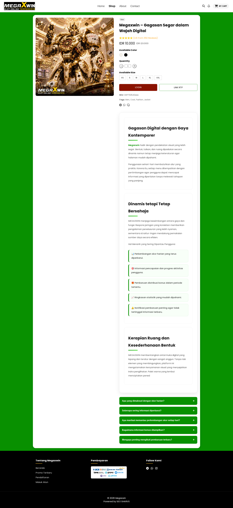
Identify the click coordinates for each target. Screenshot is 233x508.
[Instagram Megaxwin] (156, 468)
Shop (112, 6)
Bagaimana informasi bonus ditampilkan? (158, 430)
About (122, 6)
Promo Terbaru (44, 472)
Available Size (127, 72)
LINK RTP (178, 87)
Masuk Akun (42, 482)
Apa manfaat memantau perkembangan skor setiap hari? (158, 420)
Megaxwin (133, 145)
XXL (158, 78)
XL (150, 78)
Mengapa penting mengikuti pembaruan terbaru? (158, 439)
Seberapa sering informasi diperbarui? (158, 410)
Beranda (40, 468)
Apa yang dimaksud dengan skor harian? (158, 401)
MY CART (223, 6)
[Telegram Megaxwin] (147, 468)
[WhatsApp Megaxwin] (152, 468)
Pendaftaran (42, 477)
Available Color (128, 50)
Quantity (124, 61)
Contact (135, 6)
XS (122, 78)
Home (101, 6)
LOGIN (138, 87)
